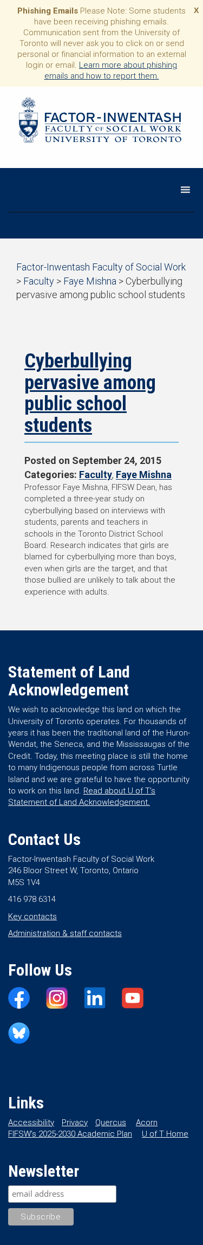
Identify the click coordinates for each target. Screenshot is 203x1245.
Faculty (95, 474)
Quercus (110, 1122)
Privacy (75, 1122)
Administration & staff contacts (65, 933)
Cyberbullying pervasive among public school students (90, 393)
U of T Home (165, 1134)
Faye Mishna (144, 474)
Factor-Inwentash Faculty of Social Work (100, 122)
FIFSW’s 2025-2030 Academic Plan (70, 1134)
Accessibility (31, 1122)
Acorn (147, 1122)
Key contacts (32, 916)
